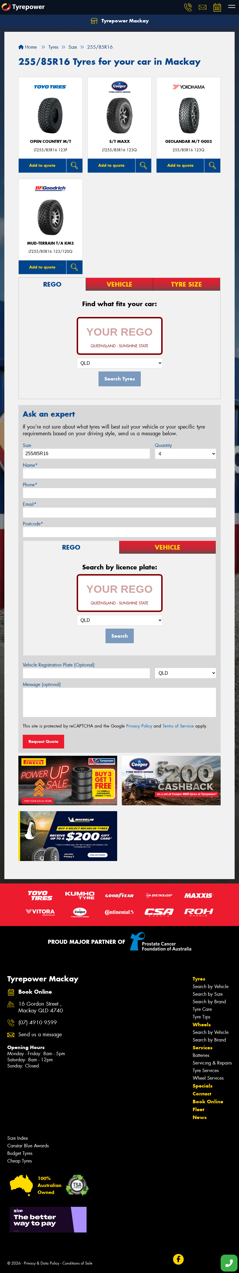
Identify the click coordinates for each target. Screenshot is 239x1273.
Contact (202, 1093)
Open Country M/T (50, 141)
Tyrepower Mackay (124, 20)
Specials (202, 1086)
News (200, 1117)
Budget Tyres (19, 1153)
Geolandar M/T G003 (188, 141)
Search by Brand (209, 1002)
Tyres (199, 979)
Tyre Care (202, 1009)
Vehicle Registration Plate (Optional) (59, 665)
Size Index (17, 1138)
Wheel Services (208, 1078)
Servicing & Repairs (212, 1063)
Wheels (202, 1024)
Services (202, 1047)
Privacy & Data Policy (41, 1263)
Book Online (208, 1101)
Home (30, 47)
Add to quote (42, 165)
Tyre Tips (201, 1017)
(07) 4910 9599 (37, 1022)
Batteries (201, 1055)
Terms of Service (178, 726)
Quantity (163, 445)
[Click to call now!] (188, 7)
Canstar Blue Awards (28, 1146)
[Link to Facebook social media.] (178, 1259)
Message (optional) (42, 684)
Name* (30, 465)
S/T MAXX (119, 141)
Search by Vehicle (211, 986)
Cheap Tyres (19, 1161)
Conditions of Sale (77, 1263)
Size (27, 445)
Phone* (30, 485)
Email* (29, 504)
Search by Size (208, 994)
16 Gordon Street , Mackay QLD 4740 (40, 1007)
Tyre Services (206, 1070)
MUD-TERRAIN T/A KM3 (50, 243)
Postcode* (33, 524)
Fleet (198, 1109)
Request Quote (43, 741)
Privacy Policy (139, 726)
